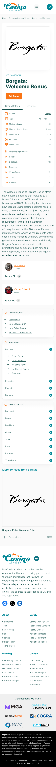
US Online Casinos (10, 668)
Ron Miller (19, 265)
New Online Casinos (18, 328)
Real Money (14, 319)
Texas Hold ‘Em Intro (39, 676)
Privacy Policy (9, 642)
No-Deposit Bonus (20, 369)
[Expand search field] (50, 7)
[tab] (12, 106)
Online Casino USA (17, 324)
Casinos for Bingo (10, 680)
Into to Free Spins (38, 672)
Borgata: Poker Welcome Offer (18, 530)
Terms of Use (8, 646)
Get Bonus (14, 96)
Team (4, 625)
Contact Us (7, 621)
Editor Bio (10, 300)
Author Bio (10, 276)
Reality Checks (37, 629)
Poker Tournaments (39, 664)
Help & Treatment (38, 637)
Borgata (48, 114)
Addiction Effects (38, 633)
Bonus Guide (17, 356)
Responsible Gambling (40, 625)
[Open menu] (36, 7)
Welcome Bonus (19, 364)
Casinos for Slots (10, 676)
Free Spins (16, 373)
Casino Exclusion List (39, 621)
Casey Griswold (22, 289)
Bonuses (12, 18)
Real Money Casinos (11, 660)
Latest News (8, 629)
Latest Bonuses (19, 360)
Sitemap (6, 637)
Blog (4, 633)
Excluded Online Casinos (20, 332)
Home (4, 18)
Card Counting (36, 660)
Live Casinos (8, 672)
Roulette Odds (36, 668)
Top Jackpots (36, 680)
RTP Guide (35, 684)
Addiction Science (38, 642)
